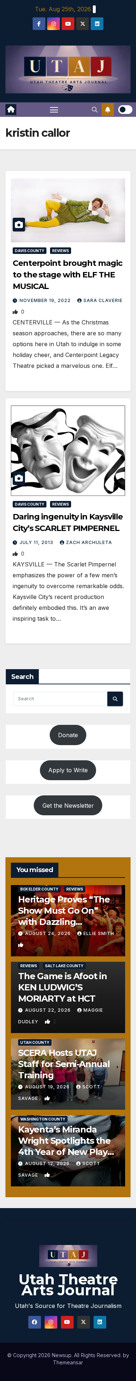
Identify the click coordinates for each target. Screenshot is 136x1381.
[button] (95, 109)
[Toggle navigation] (54, 110)
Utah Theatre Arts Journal (68, 1284)
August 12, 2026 (48, 1163)
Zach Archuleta (89, 542)
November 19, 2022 (46, 300)
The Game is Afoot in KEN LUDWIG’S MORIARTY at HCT (62, 987)
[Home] (10, 109)
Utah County (34, 1042)
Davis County (29, 250)
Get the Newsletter (68, 805)
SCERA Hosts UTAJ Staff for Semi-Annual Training (64, 1064)
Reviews (60, 250)
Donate (68, 735)
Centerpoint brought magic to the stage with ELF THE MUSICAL (67, 274)
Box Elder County (39, 889)
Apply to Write (68, 770)
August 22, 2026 (48, 1010)
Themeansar (68, 1362)
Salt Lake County (64, 966)
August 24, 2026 (48, 933)
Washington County (42, 1119)
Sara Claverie (103, 300)
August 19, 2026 (48, 1086)
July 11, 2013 (37, 542)
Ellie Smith (98, 933)
